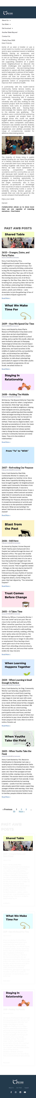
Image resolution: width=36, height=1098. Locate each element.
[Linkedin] (20, 1092)
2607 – (17, 467)
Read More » (6, 298)
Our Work (5, 24)
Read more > (6, 903)
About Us (5, 20)
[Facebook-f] (11, 1092)
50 (14, 811)
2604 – (17, 681)
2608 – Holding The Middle (15, 394)
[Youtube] (25, 1092)
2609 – (18, 323)
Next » (22, 811)
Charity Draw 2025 (8, 40)
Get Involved (6, 28)
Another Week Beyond (9, 32)
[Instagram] (16, 1092)
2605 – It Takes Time (12, 611)
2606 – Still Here (10, 540)
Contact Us (6, 36)
